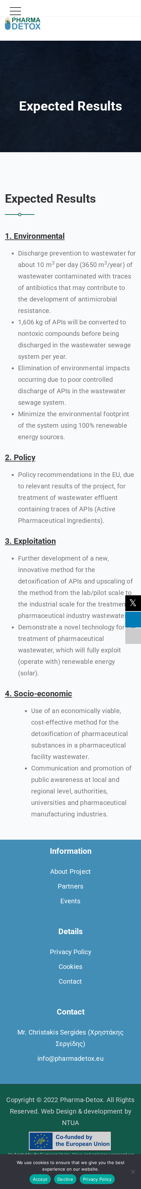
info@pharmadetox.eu (70, 1058)
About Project (70, 871)
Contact (70, 981)
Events (70, 901)
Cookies (70, 967)
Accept (40, 1179)
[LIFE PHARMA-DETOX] (22, 20)
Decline (65, 1179)
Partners (71, 886)
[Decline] (133, 1171)
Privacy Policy (70, 952)
